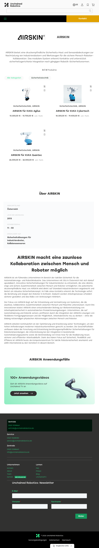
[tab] (14, 78)
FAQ (37, 468)
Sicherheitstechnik (22, 106)
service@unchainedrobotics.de (19, 441)
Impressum (66, 540)
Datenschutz (54, 540)
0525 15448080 (13, 438)
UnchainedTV (41, 477)
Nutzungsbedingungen (37, 540)
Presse (38, 471)
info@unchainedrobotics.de (18, 452)
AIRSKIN (35, 106)
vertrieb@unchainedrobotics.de (21, 428)
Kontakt (83, 18)
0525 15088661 (14, 425)
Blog (38, 474)
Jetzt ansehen (21, 393)
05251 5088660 (13, 449)
